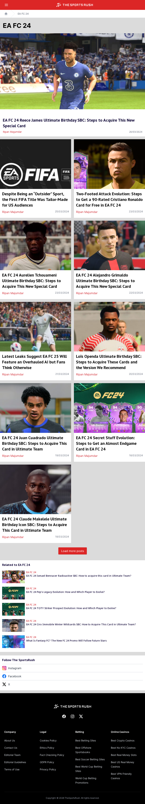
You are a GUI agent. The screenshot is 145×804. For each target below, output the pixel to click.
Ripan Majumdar (12, 131)
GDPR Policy (47, 762)
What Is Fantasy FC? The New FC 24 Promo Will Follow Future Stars (66, 640)
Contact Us (10, 747)
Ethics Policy (47, 747)
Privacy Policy (48, 769)
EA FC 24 (23, 13)
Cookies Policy (48, 740)
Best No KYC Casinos (123, 747)
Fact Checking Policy (52, 754)
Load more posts (72, 551)
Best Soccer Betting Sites (90, 759)
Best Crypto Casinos (122, 740)
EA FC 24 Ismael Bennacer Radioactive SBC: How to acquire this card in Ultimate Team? (78, 575)
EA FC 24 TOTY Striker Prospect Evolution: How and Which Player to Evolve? (71, 608)
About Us (9, 740)
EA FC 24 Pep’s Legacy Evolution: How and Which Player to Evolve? (65, 592)
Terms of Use (11, 769)
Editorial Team (12, 754)
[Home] (74, 5)
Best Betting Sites (85, 740)
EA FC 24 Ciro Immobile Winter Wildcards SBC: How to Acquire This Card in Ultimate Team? (81, 624)
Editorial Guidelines (15, 762)
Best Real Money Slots (124, 754)
